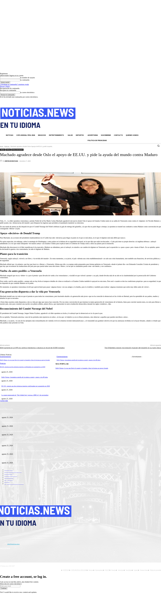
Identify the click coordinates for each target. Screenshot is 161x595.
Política (8, 149)
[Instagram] (150, 99)
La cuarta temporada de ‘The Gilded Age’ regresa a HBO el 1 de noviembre (24, 395)
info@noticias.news (13, 544)
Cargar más (4, 401)
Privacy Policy (5, 86)
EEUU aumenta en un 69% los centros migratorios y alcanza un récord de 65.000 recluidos (32, 348)
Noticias (6, 146)
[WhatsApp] (43, 167)
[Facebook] (147, 99)
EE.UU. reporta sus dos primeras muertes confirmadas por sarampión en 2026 (22, 367)
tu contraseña (24, 80)
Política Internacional (17, 149)
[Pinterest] (35, 167)
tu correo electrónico (27, 92)
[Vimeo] (156, 99)
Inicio (1, 146)
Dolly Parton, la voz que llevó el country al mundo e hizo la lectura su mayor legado (25, 360)
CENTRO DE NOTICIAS (11, 161)
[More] (51, 166)
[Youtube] (159, 99)
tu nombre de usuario (27, 78)
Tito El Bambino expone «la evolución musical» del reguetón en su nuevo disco (132, 348)
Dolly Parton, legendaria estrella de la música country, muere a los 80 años (78, 360)
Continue (3, 588)
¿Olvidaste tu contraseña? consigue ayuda (14, 84)
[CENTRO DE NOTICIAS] (1, 161)
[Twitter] (153, 99)
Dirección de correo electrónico (11, 584)
